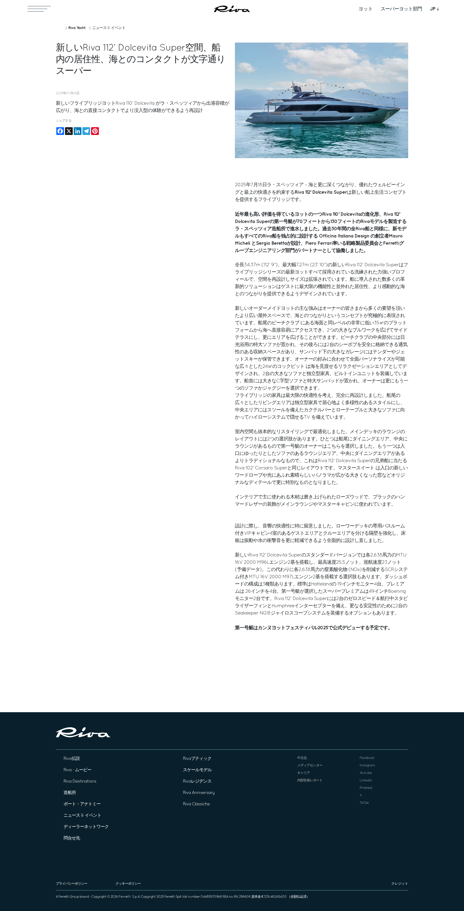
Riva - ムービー (77, 770)
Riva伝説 (72, 759)
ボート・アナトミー (82, 804)
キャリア (303, 773)
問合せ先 (72, 838)
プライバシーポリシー (71, 883)
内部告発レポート (309, 780)
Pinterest (366, 788)
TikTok (364, 803)
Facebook (367, 758)
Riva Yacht (76, 28)
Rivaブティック (197, 759)
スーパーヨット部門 (401, 9)
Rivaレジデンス (197, 781)
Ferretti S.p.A (129, 896)
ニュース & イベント (108, 28)
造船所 (70, 793)
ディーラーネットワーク (86, 827)
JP (432, 9)
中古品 (302, 758)
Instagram (367, 765)
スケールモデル (197, 770)
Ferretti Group (68, 896)
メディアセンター (309, 765)
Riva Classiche (196, 804)
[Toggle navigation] (39, 9)
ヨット (365, 9)
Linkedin (366, 780)
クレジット (399, 883)
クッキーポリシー (128, 883)
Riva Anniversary (199, 793)
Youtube (366, 773)
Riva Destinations (80, 781)
